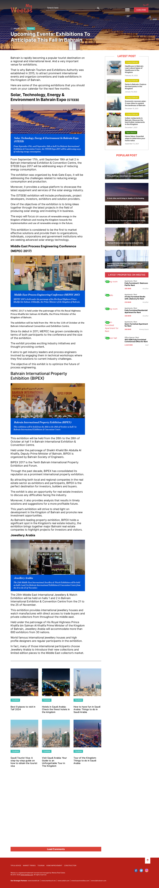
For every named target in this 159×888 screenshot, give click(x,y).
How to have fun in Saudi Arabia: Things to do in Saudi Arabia (87, 709)
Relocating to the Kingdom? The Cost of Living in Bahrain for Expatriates (124, 264)
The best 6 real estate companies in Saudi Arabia (125, 243)
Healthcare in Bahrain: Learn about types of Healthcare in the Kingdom (134, 69)
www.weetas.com (27, 875)
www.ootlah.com (63, 881)
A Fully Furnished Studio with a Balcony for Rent (135, 298)
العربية (145, 4)
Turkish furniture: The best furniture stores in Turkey (126, 221)
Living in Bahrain (132, 62)
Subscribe (141, 10)
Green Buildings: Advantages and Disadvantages (125, 176)
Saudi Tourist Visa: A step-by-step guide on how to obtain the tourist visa (24, 762)
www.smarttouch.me (48, 881)
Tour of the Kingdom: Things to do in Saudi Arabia (85, 760)
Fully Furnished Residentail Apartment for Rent (136, 311)
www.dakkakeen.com (98, 881)
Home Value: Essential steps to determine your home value (135, 138)
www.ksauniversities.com (80, 881)
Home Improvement (54, 865)
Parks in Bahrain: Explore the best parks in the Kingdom (135, 86)
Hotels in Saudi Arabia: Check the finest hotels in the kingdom (56, 709)
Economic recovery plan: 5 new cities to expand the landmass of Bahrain (135, 103)
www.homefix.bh (33, 881)
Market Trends (29, 865)
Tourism (31, 28)
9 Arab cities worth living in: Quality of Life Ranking (125, 198)
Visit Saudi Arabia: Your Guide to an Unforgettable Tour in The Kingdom (54, 762)
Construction (70, 865)
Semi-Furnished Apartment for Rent (136, 325)
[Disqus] (56, 812)
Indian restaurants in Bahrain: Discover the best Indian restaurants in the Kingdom (135, 121)
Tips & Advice (131, 132)
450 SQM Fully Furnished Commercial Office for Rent (136, 341)
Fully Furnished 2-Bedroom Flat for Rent (136, 284)
